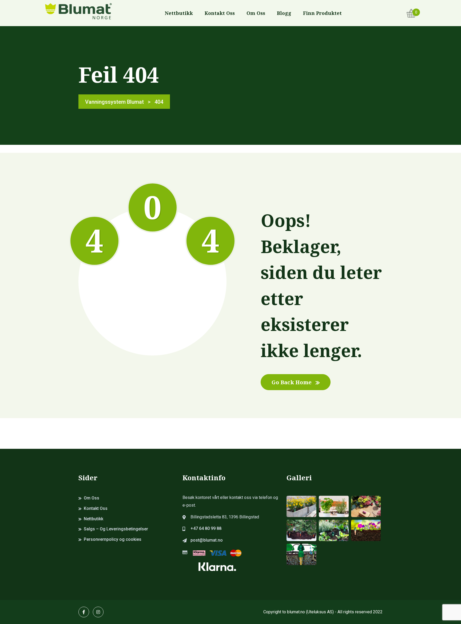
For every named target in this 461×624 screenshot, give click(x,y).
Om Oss (256, 13)
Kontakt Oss (220, 13)
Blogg (284, 13)
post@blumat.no (206, 540)
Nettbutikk (179, 13)
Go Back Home (292, 382)
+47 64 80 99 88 (205, 528)
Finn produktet (322, 13)
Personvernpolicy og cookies (112, 539)
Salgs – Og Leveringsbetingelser (116, 528)
